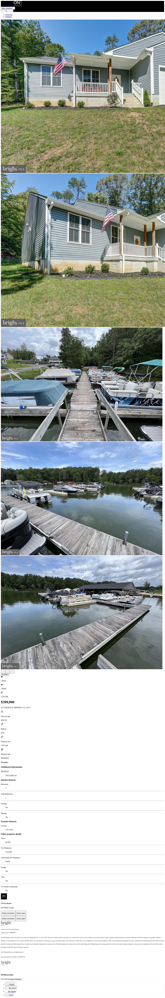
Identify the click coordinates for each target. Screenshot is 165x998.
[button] (82, 96)
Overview (8, 15)
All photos (5, 674)
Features (8, 17)
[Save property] (7, 671)
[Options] (3, 671)
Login (3, 11)
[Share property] (12, 671)
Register (9, 11)
